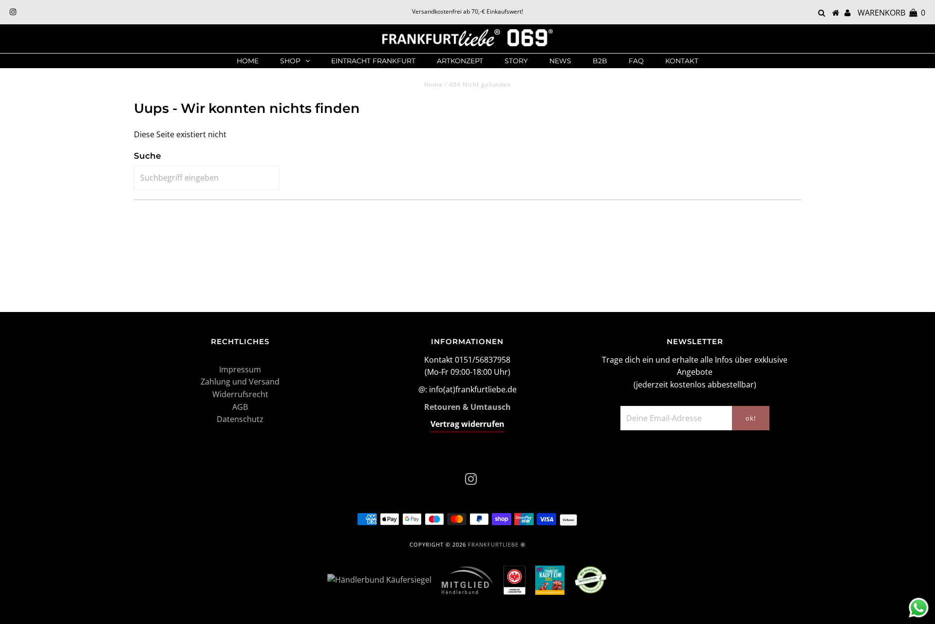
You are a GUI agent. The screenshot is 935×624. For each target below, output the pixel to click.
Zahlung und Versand (240, 381)
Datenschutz (240, 419)
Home (248, 60)
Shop (290, 60)
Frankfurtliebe (493, 544)
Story (516, 60)
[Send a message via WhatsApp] (918, 607)
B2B (600, 60)
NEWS (560, 60)
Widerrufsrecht (240, 394)
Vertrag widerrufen (467, 424)
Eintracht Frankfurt (373, 60)
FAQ (636, 60)
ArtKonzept (460, 60)
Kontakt (681, 60)
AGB (240, 407)
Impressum (240, 369)
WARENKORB (891, 12)
